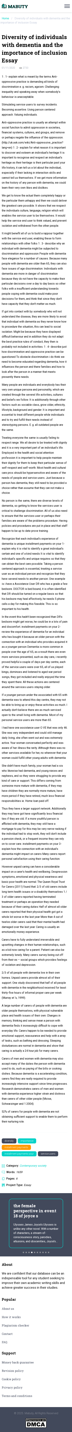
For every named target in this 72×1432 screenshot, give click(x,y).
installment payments (16, 1147)
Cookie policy (11, 1379)
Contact (7, 1334)
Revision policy (13, 1371)
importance (27, 1140)
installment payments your (19, 1153)
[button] (23, 1252)
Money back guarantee (18, 1362)
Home (5, 18)
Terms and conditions (17, 1396)
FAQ (4, 1342)
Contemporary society (33, 1165)
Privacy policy (12, 1387)
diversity (9, 1140)
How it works (11, 1317)
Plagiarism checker (15, 1325)
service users (48, 1153)
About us (8, 1308)
